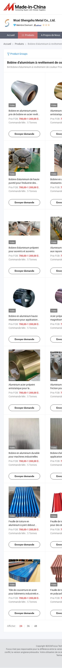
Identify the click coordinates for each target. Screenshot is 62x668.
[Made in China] (25, 7)
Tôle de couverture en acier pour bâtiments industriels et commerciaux (24, 593)
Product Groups (18, 53)
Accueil (10, 35)
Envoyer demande (24, 134)
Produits (29, 35)
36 (28, 626)
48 (35, 626)
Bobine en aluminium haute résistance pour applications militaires (24, 319)
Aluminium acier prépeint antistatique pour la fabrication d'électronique (22, 388)
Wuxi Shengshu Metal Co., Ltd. (34, 20)
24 (20, 626)
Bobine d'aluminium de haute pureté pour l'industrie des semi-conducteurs (24, 183)
